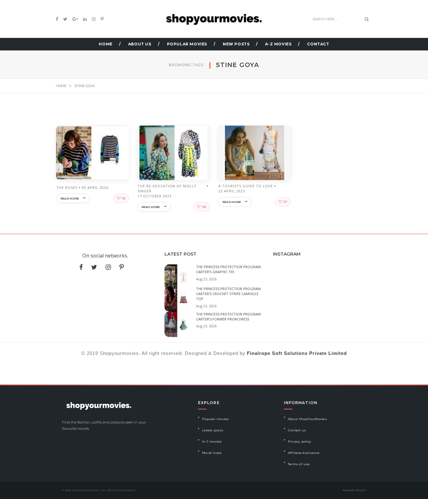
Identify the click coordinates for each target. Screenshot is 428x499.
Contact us (297, 430)
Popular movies (215, 419)
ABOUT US (139, 44)
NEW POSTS (236, 44)
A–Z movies (212, 441)
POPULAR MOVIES (187, 44)
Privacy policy (299, 441)
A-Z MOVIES (278, 44)
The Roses (66, 187)
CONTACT (318, 44)
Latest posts (212, 430)
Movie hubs (212, 453)
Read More (69, 198)
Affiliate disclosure (303, 453)
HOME (105, 44)
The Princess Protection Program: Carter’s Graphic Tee (229, 269)
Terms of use (299, 464)
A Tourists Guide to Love (245, 186)
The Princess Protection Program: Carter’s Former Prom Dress (229, 316)
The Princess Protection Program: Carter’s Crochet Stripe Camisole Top (229, 293)
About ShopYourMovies (307, 419)
